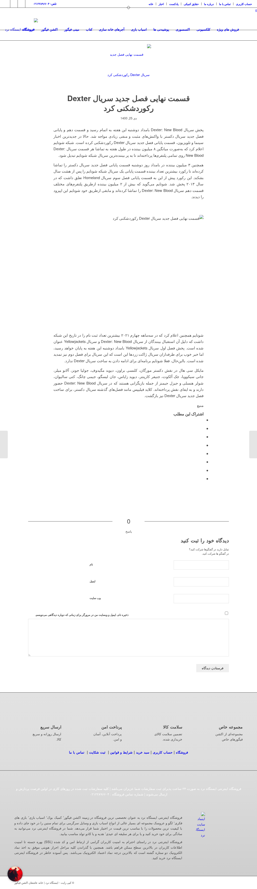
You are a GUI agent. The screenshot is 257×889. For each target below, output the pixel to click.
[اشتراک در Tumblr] (202, 461)
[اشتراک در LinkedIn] (202, 453)
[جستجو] (247, 29)
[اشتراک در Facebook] (202, 419)
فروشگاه (182, 752)
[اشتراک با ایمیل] (202, 478)
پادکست (173, 4)
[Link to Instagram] (6, 4)
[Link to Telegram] (29, 4)
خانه (151, 4)
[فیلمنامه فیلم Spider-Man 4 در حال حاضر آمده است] (253, 444)
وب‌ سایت (95, 598)
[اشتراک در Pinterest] (202, 445)
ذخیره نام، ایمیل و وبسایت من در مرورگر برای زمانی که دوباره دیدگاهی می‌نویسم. (81, 615)
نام (91, 564)
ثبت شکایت (97, 752)
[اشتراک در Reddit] (202, 470)
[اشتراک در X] (202, 428)
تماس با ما (225, 4)
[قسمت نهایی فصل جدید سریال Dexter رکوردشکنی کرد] (128, 66)
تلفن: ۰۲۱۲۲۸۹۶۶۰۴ (44, 4)
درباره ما (209, 4)
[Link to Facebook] (14, 4)
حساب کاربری (244, 4)
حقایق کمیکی (191, 4)
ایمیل (92, 581)
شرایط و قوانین (121, 752)
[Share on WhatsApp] (202, 436)
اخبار (161, 4)
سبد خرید (142, 752)
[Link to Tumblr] (21, 4)
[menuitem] (151, 4)
